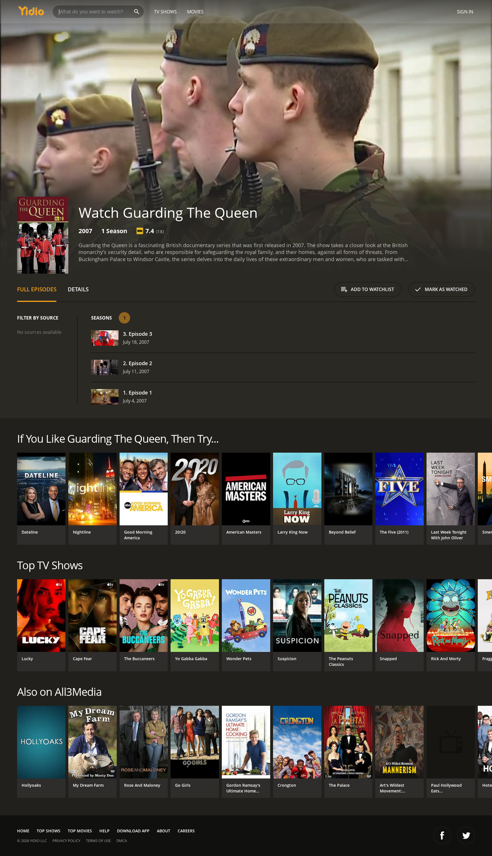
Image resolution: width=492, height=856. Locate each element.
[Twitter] (466, 835)
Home (23, 830)
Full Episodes (36, 289)
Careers (186, 830)
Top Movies (80, 830)
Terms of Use (98, 840)
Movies (195, 12)
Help (104, 830)
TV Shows (165, 12)
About (163, 830)
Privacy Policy (66, 840)
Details (78, 289)
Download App (133, 830)
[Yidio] (31, 12)
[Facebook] (442, 835)
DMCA (121, 840)
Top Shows (48, 830)
